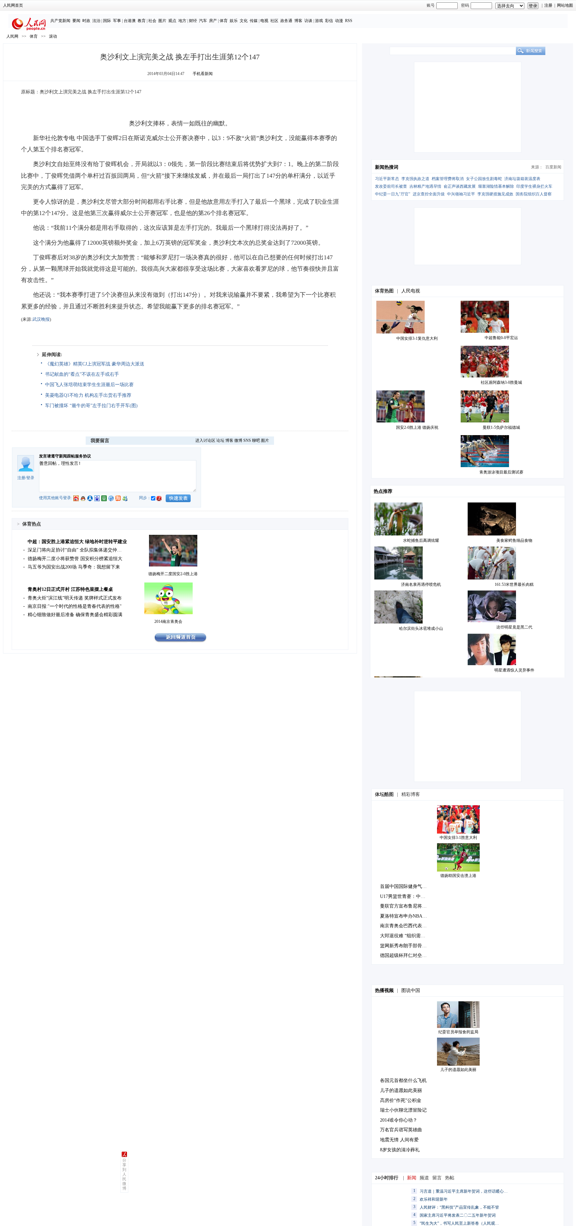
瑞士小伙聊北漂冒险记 (403, 1110)
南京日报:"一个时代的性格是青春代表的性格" (75, 606)
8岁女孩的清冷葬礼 (400, 1149)
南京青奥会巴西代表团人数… (410, 925)
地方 (182, 20)
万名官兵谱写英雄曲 (401, 1129)
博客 (298, 20)
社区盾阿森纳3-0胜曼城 (501, 382)
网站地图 (565, 5)
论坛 (220, 440)
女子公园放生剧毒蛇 (484, 178)
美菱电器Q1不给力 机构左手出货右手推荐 (88, 395)
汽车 (203, 20)
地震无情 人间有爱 (399, 1139)
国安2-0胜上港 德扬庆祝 (417, 427)
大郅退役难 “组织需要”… (406, 935)
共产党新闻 (60, 20)
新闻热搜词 (386, 167)
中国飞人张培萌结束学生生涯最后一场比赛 (89, 384)
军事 (117, 20)
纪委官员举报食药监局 (458, 1032)
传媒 (254, 20)
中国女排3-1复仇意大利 (417, 338)
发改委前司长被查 (391, 186)
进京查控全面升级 (429, 194)
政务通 (286, 20)
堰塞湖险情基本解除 (496, 186)
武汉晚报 (41, 319)
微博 (238, 440)
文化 (244, 20)
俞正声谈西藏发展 (460, 186)
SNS (247, 440)
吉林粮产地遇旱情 (425, 186)
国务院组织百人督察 (534, 194)
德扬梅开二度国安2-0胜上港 (173, 573)
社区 (274, 20)
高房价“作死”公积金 (400, 1100)
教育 (142, 20)
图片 (162, 20)
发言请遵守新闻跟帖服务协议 (65, 456)
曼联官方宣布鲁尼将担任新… (410, 906)
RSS (348, 20)
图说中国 (410, 990)
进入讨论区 (205, 440)
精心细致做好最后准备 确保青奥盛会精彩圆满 (75, 614)
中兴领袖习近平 (461, 194)
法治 (96, 20)
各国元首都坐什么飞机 (403, 1080)
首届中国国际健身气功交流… (410, 886)
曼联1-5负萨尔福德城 (501, 427)
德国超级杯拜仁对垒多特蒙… (410, 955)
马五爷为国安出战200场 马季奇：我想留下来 (74, 566)
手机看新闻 (203, 73)
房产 (213, 20)
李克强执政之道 (415, 178)
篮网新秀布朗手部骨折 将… (408, 945)
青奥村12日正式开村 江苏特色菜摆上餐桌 (70, 589)
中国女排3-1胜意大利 (458, 837)
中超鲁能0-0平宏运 (501, 337)
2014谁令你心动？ (398, 1120)
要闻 (76, 20)
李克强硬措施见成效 (495, 194)
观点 (172, 20)
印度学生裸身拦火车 (534, 186)
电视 (264, 20)
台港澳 (130, 20)
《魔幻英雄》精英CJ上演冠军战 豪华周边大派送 (94, 363)
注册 (548, 5)
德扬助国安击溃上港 (458, 875)
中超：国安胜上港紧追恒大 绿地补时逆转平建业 (77, 541)
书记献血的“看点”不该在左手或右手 (82, 374)
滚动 (53, 36)
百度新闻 (553, 167)
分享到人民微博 (124, 1174)
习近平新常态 (387, 178)
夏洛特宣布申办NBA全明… (408, 916)
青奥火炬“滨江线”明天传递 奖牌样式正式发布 (75, 597)
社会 (152, 20)
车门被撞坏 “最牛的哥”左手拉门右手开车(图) (91, 405)
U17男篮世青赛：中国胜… (407, 896)
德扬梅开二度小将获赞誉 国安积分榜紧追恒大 (75, 558)
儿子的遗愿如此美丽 (458, 1069)
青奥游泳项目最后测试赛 (501, 472)
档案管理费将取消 (448, 178)
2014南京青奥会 (168, 621)
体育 (224, 20)
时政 (86, 20)
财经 (193, 20)
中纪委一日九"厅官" (392, 194)
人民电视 (410, 290)
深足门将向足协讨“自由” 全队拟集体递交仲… (75, 549)
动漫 (339, 20)
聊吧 (256, 440)
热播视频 (384, 990)
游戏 (319, 20)
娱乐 (234, 20)
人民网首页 (13, 5)
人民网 (12, 36)
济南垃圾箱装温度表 (522, 178)
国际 (107, 20)
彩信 (329, 20)
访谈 (308, 20)
